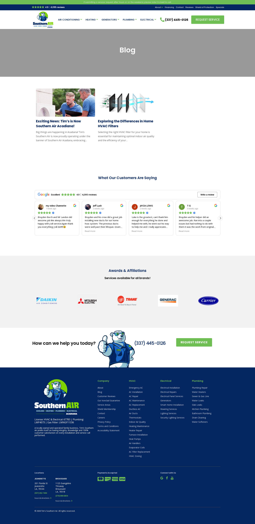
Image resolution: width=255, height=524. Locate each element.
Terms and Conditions (108, 426)
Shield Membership (107, 409)
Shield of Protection (204, 7)
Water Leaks (198, 400)
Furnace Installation (138, 434)
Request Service (208, 20)
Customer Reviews (106, 396)
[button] (220, 218)
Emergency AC (136, 387)
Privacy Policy (104, 421)
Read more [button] (90, 231)
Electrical (147, 19)
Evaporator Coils (137, 447)
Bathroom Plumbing (201, 413)
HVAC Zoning (135, 456)
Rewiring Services (168, 409)
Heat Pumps (135, 439)
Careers (101, 417)
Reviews (189, 7)
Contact (180, 7)
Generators (109, 19)
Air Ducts (133, 413)
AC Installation (136, 392)
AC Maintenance (137, 400)
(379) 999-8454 (61, 496)
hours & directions (42, 498)
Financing (169, 7)
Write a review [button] (207, 194)
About (158, 7)
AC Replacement (137, 404)
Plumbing (128, 19)
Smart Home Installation (172, 404)
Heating (91, 19)
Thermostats (135, 417)
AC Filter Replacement (139, 451)
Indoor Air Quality (137, 421)
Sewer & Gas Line (200, 396)
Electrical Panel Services (171, 396)
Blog (100, 392)
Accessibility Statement (109, 430)
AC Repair (133, 396)
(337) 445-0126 (150, 343)
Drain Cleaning (199, 417)
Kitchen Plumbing (200, 409)
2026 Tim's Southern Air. (47, 511)
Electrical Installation (170, 387)
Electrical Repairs (168, 392)
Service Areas (104, 404)
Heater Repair (135, 430)
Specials (220, 7)
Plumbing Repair (199, 387)
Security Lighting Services (172, 417)
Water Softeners (200, 421)
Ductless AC (134, 409)
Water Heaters (199, 392)
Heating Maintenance (139, 426)
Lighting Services (168, 413)
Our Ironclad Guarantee (109, 400)
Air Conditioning (69, 19)
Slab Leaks (197, 404)
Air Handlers (134, 443)
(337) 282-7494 (41, 493)
